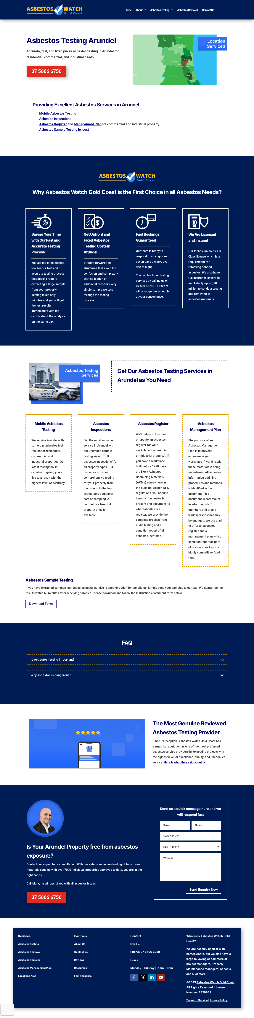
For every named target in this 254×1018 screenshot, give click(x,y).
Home (128, 10)
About (139, 10)
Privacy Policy (219, 1000)
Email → (135, 943)
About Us (79, 943)
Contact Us (208, 10)
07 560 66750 (145, 286)
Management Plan (88, 124)
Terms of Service (197, 1000)
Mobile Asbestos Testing (57, 113)
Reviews (79, 959)
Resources (80, 967)
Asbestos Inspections (55, 119)
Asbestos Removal (187, 10)
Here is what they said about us (185, 762)
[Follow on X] (143, 977)
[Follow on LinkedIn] (152, 977)
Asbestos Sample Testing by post (64, 129)
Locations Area (27, 975)
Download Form (41, 604)
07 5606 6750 (46, 71)
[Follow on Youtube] (161, 977)
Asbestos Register (53, 124)
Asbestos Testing (159, 10)
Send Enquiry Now (203, 889)
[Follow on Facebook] (134, 977)
